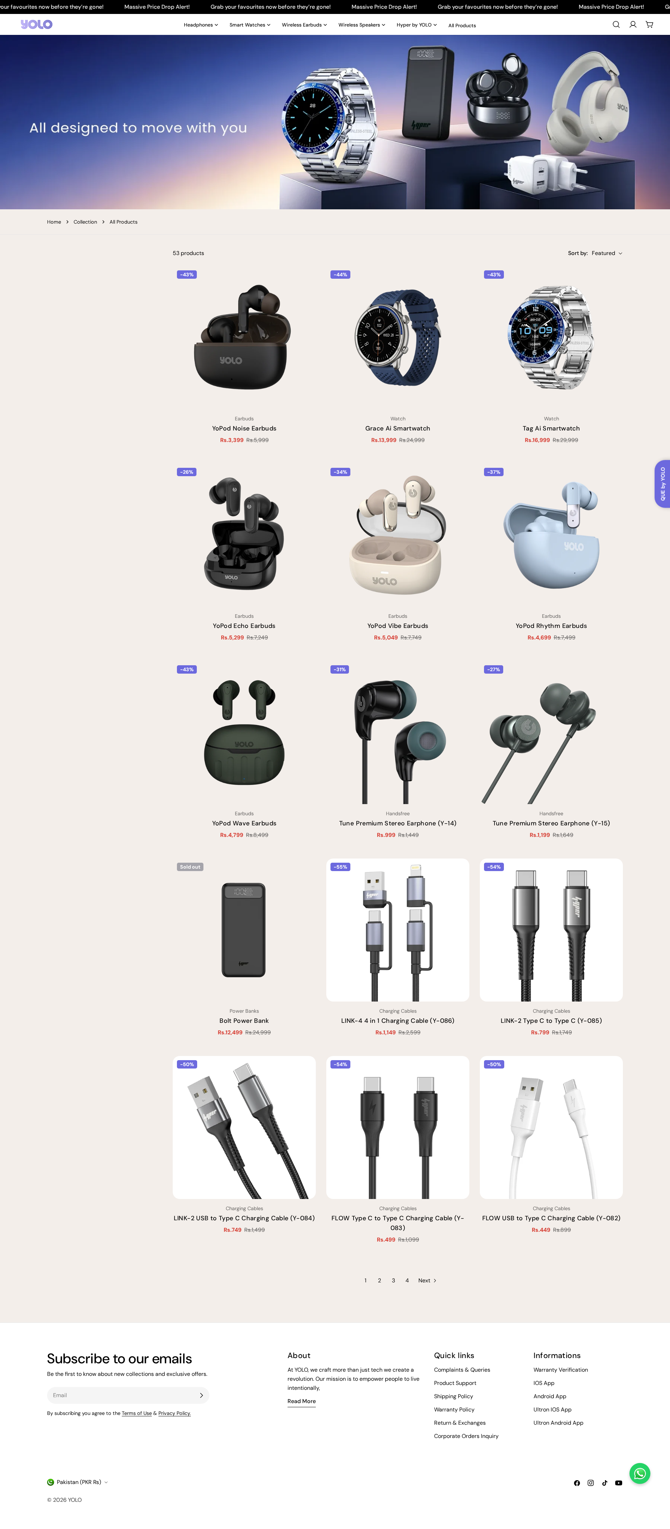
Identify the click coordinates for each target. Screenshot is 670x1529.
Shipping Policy (453, 1396)
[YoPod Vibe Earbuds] (397, 535)
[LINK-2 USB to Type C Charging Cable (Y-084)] (244, 1127)
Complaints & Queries (462, 1369)
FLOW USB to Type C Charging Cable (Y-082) (551, 1218)
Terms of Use (137, 1413)
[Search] (616, 24)
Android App (550, 1396)
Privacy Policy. (174, 1413)
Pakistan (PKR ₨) (79, 1482)
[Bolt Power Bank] (244, 930)
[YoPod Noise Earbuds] (244, 337)
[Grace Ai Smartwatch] (397, 337)
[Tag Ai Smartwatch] (551, 337)
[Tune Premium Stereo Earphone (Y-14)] (397, 732)
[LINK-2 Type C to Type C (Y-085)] (551, 930)
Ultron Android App (558, 1422)
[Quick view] (305, 281)
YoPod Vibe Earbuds (397, 626)
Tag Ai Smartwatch (551, 428)
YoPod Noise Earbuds (244, 428)
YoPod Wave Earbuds (244, 823)
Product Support (455, 1383)
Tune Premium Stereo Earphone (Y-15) (551, 823)
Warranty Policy (454, 1409)
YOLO (75, 1500)
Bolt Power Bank (244, 1021)
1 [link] (365, 1280)
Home (54, 222)
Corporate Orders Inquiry (466, 1436)
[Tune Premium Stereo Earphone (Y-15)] (551, 732)
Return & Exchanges (460, 1422)
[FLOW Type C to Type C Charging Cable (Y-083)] (397, 1127)
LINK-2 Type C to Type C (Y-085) (551, 1021)
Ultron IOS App (553, 1409)
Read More (302, 1401)
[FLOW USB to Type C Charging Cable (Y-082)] (551, 1127)
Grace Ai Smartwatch (398, 428)
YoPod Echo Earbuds (244, 626)
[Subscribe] (201, 1395)
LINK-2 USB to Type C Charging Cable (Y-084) (244, 1218)
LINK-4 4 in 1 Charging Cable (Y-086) (397, 1021)
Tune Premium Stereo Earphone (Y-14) (398, 823)
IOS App (544, 1383)
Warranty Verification (561, 1369)
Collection (85, 222)
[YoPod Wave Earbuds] (244, 732)
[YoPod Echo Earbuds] (244, 535)
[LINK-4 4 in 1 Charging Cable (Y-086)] (397, 930)
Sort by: (578, 253)
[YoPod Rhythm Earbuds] (551, 535)
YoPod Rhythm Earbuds (551, 626)
